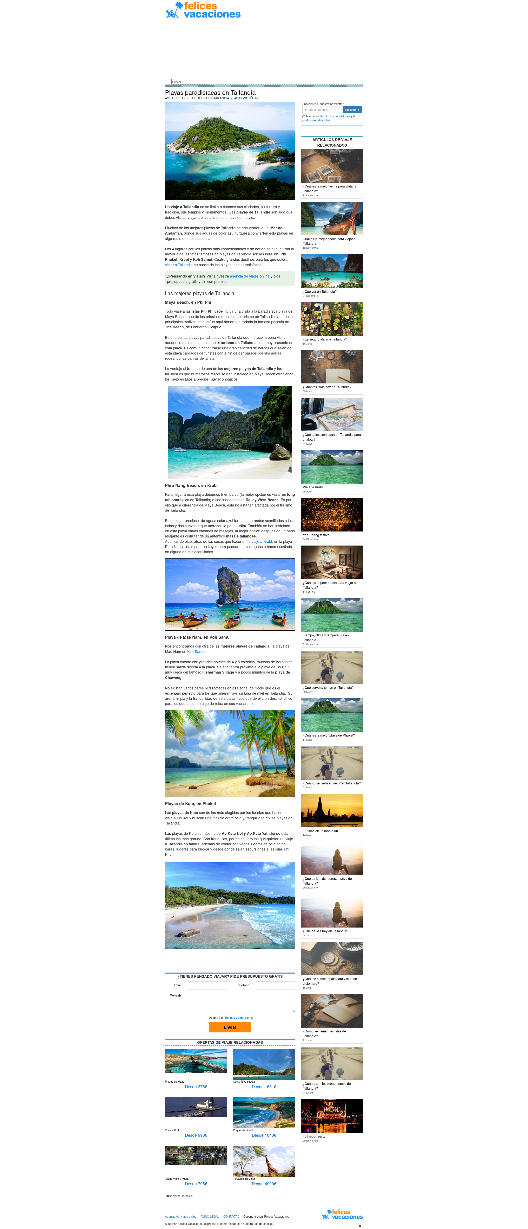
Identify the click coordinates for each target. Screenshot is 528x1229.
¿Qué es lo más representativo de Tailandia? (327, 881)
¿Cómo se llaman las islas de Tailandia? (324, 1033)
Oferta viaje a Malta (177, 1178)
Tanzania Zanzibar (244, 1178)
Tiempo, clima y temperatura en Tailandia (326, 637)
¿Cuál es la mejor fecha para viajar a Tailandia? (329, 188)
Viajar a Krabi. (313, 487)
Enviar (230, 1027)
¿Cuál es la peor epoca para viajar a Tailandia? (329, 585)
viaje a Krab (261, 541)
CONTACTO (231, 1216)
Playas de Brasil (243, 1130)
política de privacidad (316, 120)
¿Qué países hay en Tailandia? (325, 931)
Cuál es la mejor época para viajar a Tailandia (329, 241)
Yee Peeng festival (316, 535)
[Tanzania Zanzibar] (264, 1168)
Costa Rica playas (244, 1081)
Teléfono (243, 985)
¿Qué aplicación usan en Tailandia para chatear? (332, 437)
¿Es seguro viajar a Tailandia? (325, 339)
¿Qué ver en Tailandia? (320, 291)
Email (178, 985)
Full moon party (314, 1136)
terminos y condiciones (335, 116)
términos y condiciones (238, 1017)
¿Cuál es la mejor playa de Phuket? (329, 735)
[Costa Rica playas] (264, 1070)
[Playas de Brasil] (264, 1112)
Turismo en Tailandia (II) (320, 830)
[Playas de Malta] (196, 1060)
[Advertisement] (264, 49)
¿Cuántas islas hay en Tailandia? (327, 386)
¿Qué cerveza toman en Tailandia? (328, 687)
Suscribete (352, 110)
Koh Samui (196, 651)
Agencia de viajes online (181, 1216)
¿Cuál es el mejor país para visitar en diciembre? (330, 981)
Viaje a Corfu (172, 1130)
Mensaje (176, 995)
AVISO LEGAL (210, 1216)
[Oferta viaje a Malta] (196, 1155)
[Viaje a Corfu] (196, 1106)
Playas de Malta (174, 1081)
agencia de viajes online (250, 276)
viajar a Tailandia (179, 264)
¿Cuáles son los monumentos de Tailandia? (327, 1086)
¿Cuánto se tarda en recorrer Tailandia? (332, 783)
